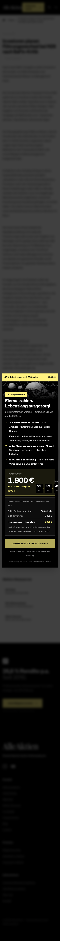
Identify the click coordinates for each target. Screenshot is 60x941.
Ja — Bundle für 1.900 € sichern (30, 543)
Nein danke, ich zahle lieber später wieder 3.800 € (30, 561)
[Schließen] (53, 384)
